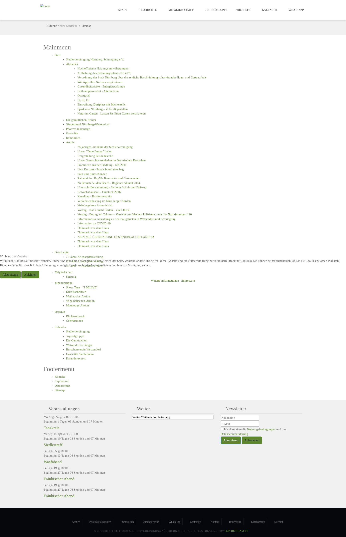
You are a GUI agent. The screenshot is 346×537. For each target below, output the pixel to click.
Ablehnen (30, 274)
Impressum (188, 280)
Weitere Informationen (165, 280)
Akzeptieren (10, 274)
